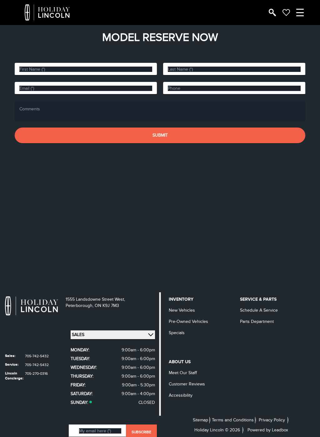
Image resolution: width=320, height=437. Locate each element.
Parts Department (257, 321)
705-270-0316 (36, 373)
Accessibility (180, 395)
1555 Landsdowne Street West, (95, 299)
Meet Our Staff (183, 372)
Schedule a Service (259, 310)
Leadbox (280, 430)
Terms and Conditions (233, 420)
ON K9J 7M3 (107, 305)
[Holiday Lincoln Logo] (47, 12)
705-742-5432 (37, 356)
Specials (177, 332)
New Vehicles (182, 310)
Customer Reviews (187, 384)
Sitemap (200, 420)
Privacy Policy (272, 420)
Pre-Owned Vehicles (188, 321)
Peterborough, (80, 305)
